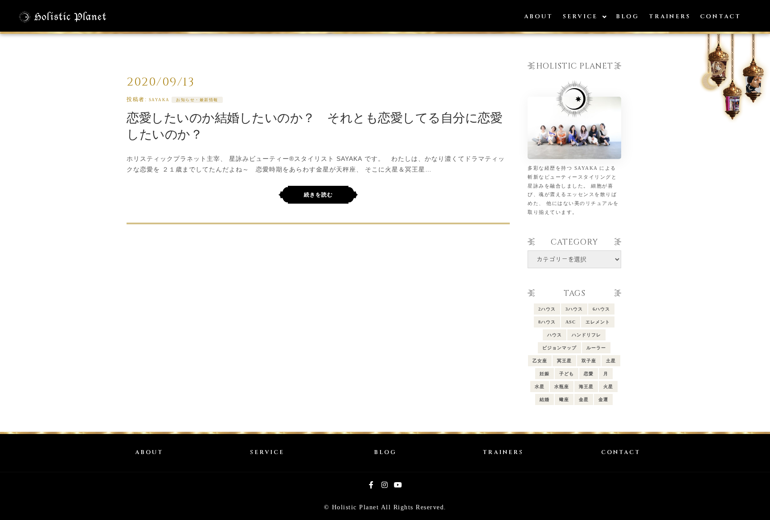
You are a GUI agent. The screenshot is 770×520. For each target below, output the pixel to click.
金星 (584, 399)
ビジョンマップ (559, 347)
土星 (611, 360)
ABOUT (149, 452)
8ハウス (547, 321)
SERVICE (267, 452)
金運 (603, 399)
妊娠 (544, 373)
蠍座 (564, 399)
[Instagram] (385, 485)
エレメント (598, 321)
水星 (540, 386)
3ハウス (574, 309)
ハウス (554, 334)
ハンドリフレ (586, 334)
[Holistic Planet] (62, 17)
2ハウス (547, 309)
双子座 (589, 360)
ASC (570, 321)
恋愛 (589, 373)
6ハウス (601, 309)
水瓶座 (561, 386)
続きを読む (318, 195)
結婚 (544, 399)
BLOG (385, 452)
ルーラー (596, 347)
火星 (608, 386)
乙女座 (539, 360)
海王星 (586, 386)
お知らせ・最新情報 (197, 100)
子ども (566, 373)
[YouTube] (398, 485)
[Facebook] (371, 485)
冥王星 (564, 360)
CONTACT (620, 452)
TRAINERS (503, 452)
